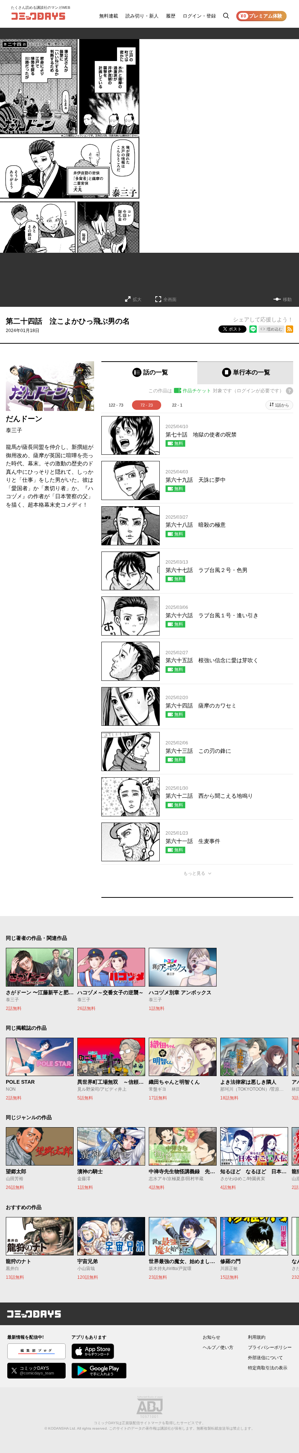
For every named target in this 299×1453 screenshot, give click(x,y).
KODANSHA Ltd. (62, 1428)
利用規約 (256, 1337)
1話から (282, 405)
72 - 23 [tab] (146, 405)
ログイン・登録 (199, 16)
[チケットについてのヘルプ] (289, 390)
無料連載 (108, 16)
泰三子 (14, 430)
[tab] (149, 372)
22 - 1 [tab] (177, 405)
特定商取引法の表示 (267, 1367)
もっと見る (194, 873)
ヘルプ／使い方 (218, 1347)
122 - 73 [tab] (116, 405)
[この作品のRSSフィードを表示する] (289, 329)
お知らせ (211, 1337)
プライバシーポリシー (270, 1347)
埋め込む (275, 329)
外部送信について (265, 1357)
